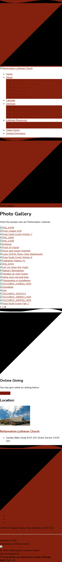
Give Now (5, 393)
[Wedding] (15, 250)
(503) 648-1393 (9, 531)
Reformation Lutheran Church (20, 431)
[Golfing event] (14, 274)
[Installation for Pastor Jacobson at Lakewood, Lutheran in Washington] (15, 280)
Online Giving (13, 130)
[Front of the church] (9, 247)
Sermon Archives (21, 117)
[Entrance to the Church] (6, 244)
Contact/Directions (15, 133)
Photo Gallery (19, 93)
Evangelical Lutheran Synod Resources (32, 123)
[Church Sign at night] (7, 241)
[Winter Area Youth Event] (16, 234)
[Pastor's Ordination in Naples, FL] (12, 260)
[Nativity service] (12, 270)
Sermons (10, 103)
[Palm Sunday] (7, 264)
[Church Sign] (3, 290)
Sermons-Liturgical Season (26, 113)
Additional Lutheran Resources (28, 126)
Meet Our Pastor (21, 97)
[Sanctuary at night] (11, 231)
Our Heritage (19, 90)
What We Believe (21, 87)
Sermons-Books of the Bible (27, 110)
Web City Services (29, 553)
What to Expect (20, 80)
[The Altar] (14, 267)
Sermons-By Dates (22, 107)
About (9, 77)
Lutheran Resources (16, 120)
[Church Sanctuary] (7, 227)
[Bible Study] (15, 283)
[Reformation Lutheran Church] (15, 424)
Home (9, 74)
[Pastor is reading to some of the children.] (6, 287)
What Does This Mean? (24, 84)
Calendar (10, 100)
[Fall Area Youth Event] (14, 303)
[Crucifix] (13, 293)
